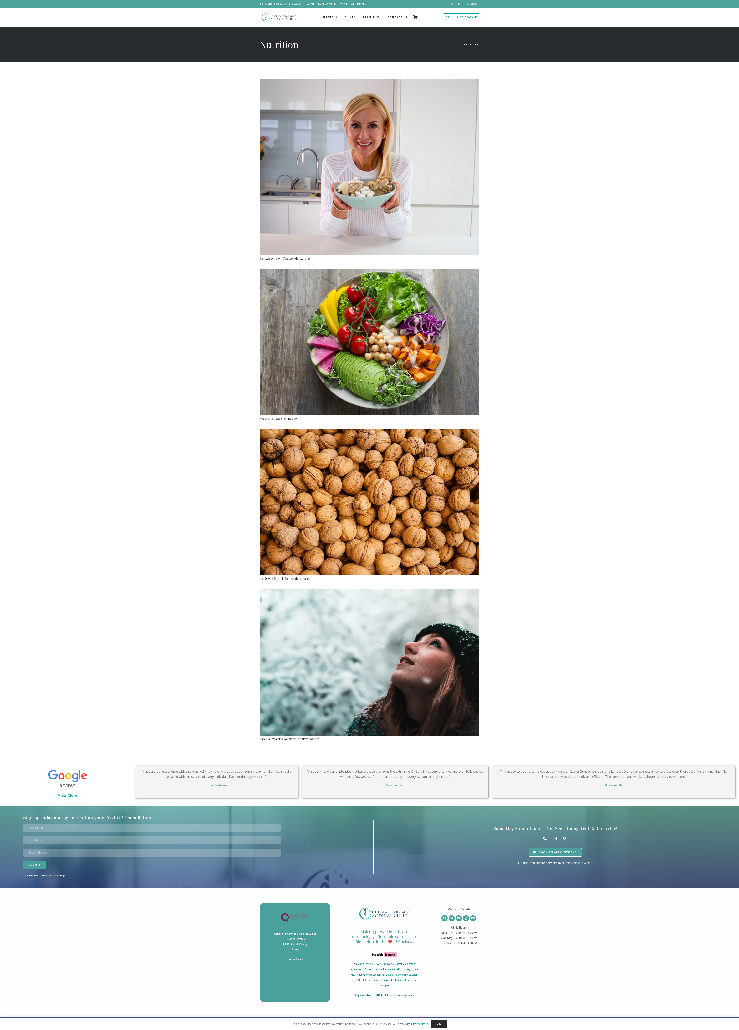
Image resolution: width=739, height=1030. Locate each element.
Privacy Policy (421, 1024)
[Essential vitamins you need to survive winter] (369, 662)
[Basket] (415, 17)
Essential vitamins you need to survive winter (289, 739)
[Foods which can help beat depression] (369, 502)
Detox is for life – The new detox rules (285, 258)
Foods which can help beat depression (285, 579)
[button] (338, 17)
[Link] (452, 3)
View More (67, 795)
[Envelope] (473, 918)
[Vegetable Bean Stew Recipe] (369, 342)
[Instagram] (466, 918)
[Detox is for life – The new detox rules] (369, 167)
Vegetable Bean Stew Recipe (278, 418)
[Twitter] (452, 918)
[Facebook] (444, 918)
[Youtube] (459, 918)
